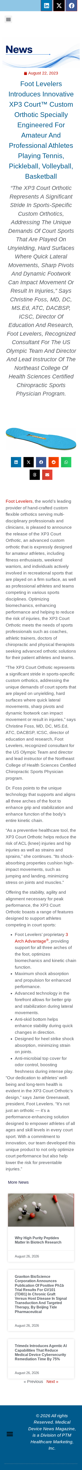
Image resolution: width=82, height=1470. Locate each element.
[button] (8, 19)
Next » (52, 1381)
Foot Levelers (19, 501)
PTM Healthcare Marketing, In (52, 1442)
